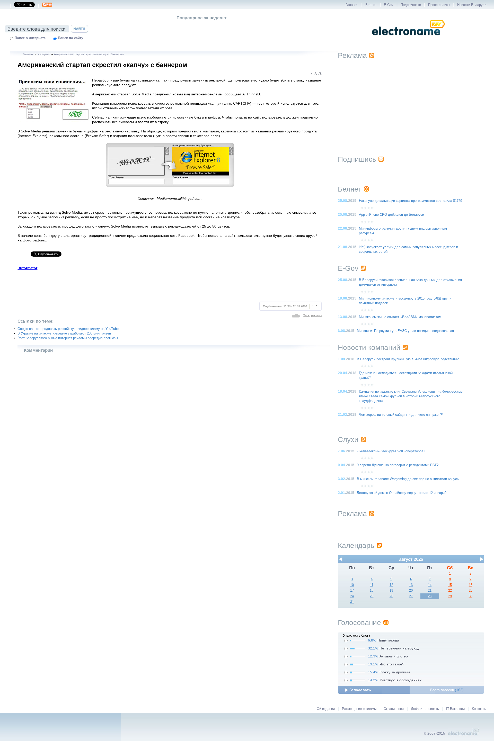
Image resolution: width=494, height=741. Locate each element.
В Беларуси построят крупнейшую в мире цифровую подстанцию (408, 359)
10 (352, 585)
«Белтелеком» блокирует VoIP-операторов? (391, 451)
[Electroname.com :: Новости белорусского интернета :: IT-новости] (408, 39)
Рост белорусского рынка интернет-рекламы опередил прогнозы (67, 338)
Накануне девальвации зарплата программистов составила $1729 (410, 201)
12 (391, 585)
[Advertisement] (170, 285)
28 (429, 596)
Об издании (326, 709)
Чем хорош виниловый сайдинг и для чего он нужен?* (401, 415)
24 (352, 596)
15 (450, 585)
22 (450, 590)
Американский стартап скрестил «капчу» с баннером (89, 54)
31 (352, 602)
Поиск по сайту (70, 38)
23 (470, 590)
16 (470, 585)
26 (391, 596)
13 (411, 585)
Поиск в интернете (30, 38)
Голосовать (360, 690)
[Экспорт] (47, 6)
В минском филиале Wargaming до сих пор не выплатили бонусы (408, 479)
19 (391, 590)
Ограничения (394, 709)
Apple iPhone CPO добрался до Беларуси (391, 214)
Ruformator (27, 268)
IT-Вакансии (455, 709)
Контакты (479, 709)
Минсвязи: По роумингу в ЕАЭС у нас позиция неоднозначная (405, 331)
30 (470, 596)
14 (429, 585)
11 (371, 585)
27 (411, 596)
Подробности (411, 5)
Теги (306, 315)
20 (411, 590)
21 (429, 590)
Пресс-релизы (439, 5)
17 (352, 590)
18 (371, 590)
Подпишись (357, 159)
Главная (352, 5)
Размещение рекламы (359, 709)
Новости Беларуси (471, 5)
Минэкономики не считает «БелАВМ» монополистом (400, 317)
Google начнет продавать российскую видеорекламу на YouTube (68, 329)
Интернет (44, 54)
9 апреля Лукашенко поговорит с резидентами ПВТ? (397, 465)
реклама (316, 315)
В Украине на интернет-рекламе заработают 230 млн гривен (64, 333)
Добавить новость (425, 709)
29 (450, 596)
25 (371, 596)
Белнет (371, 5)
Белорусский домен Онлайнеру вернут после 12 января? (401, 493)
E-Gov (388, 5)
